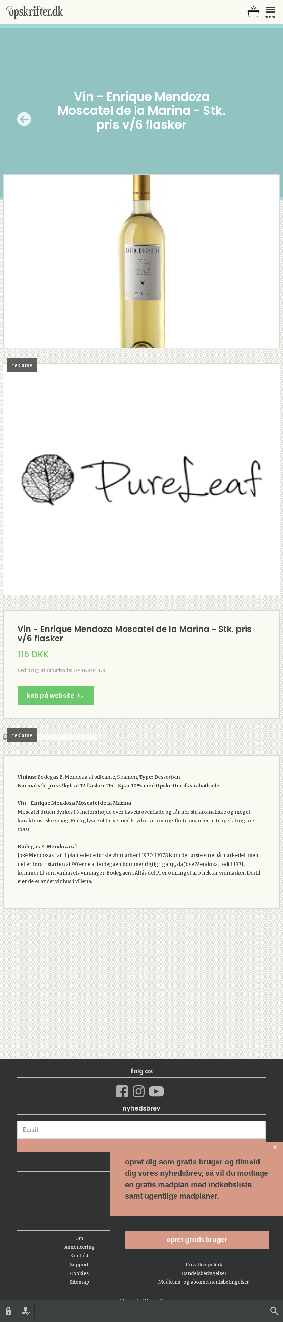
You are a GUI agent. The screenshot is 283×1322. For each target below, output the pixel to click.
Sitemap (79, 1282)
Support (79, 1265)
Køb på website (52, 695)
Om (79, 1238)
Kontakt (79, 1256)
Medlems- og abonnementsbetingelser (203, 1282)
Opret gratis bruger (196, 1239)
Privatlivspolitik (204, 1265)
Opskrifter (34, 12)
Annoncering (79, 1247)
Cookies (79, 1273)
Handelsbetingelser (204, 1273)
